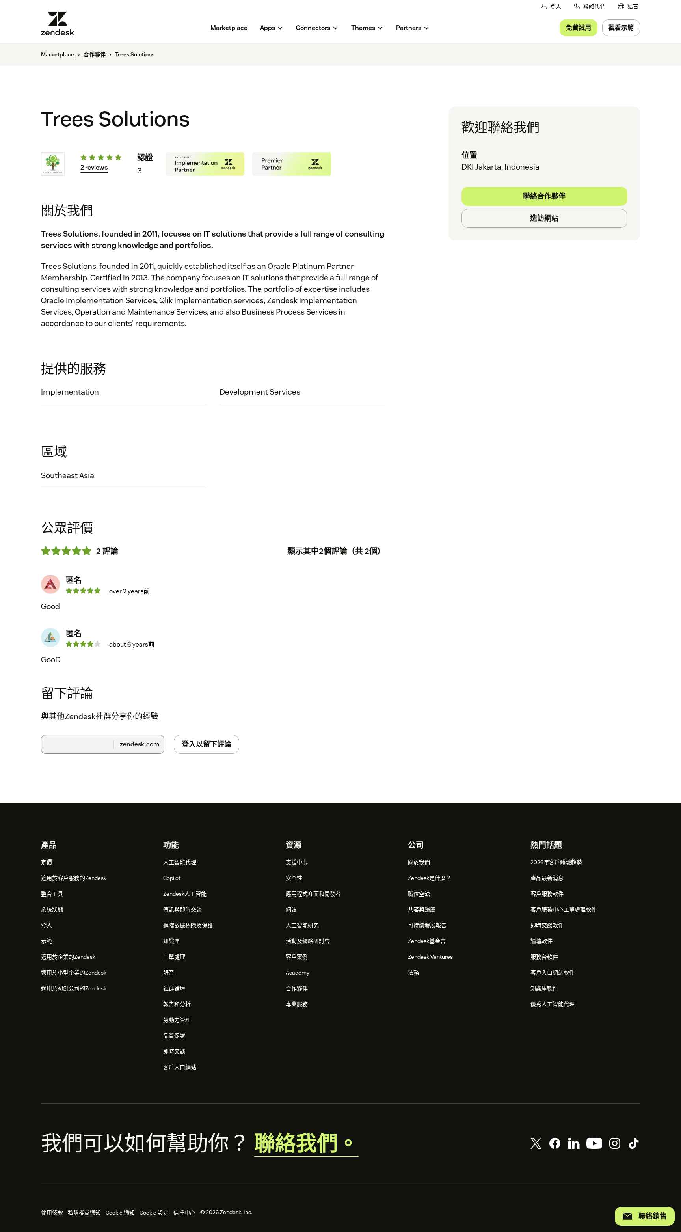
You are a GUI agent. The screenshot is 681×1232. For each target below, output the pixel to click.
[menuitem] (628, 6)
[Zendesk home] (60, 23)
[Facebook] (555, 1143)
